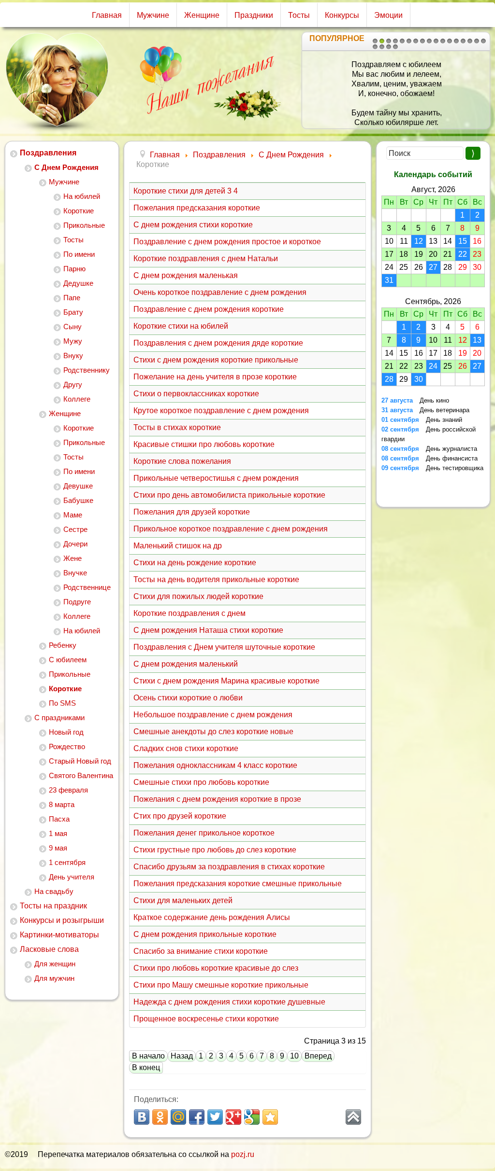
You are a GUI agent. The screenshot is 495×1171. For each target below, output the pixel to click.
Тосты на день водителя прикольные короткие (216, 579)
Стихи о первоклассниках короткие (196, 394)
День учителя (71, 877)
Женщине (201, 15)
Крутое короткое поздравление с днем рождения (221, 410)
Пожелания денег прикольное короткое (204, 833)
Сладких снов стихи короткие (185, 748)
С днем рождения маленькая (185, 275)
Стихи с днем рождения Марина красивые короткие (226, 681)
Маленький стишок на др (177, 546)
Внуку (73, 355)
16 (477, 41)
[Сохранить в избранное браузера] (270, 1117)
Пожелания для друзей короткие (191, 512)
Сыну (72, 326)
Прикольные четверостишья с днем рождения (216, 478)
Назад (182, 1056)
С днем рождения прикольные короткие (205, 934)
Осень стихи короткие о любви (188, 698)
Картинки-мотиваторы (59, 935)
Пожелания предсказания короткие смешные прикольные (237, 883)
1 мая (58, 833)
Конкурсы (342, 15)
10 (436, 41)
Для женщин (54, 964)
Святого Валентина (81, 775)
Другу (72, 384)
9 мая (58, 848)
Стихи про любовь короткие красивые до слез (215, 968)
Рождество (67, 746)
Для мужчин (54, 978)
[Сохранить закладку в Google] (252, 1117)
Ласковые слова (49, 949)
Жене (72, 558)
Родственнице (87, 587)
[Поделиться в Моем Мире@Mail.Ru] (178, 1117)
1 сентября (67, 862)
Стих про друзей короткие (179, 816)
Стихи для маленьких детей (183, 900)
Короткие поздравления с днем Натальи (205, 258)
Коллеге (76, 399)
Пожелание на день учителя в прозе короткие (215, 377)
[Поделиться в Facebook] (196, 1117)
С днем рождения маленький (185, 664)
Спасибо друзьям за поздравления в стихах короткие (229, 867)
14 (463, 41)
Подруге (77, 602)
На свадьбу (53, 891)
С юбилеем (68, 659)
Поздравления (48, 153)
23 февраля (68, 790)
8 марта (61, 804)
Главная (107, 15)
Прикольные (84, 225)
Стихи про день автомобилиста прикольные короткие (229, 495)
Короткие (78, 211)
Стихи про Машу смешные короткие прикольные (220, 985)
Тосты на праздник (53, 906)
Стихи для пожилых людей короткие (198, 596)
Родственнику (86, 370)
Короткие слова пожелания (182, 461)
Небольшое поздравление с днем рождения (212, 715)
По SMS (62, 703)
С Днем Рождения (66, 167)
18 (375, 47)
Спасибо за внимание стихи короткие (200, 951)
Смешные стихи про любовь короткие (201, 782)
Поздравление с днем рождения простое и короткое (227, 241)
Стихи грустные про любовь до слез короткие (214, 850)
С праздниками (59, 717)
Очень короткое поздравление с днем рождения (219, 292)
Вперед (318, 1056)
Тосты (299, 15)
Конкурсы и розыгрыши (62, 920)
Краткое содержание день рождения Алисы (211, 917)
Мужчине (153, 15)
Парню (74, 269)
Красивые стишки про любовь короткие (204, 444)
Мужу (72, 341)
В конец (146, 1067)
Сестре (75, 529)
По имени (79, 254)
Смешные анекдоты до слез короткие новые (213, 731)
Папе (71, 297)
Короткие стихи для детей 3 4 (185, 191)
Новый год (66, 732)
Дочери (75, 544)
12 (449, 41)
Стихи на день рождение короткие (194, 562)
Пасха (59, 819)
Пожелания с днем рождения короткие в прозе (217, 799)
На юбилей (81, 196)
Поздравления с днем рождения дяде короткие (218, 343)
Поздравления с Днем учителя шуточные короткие (224, 647)
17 (483, 41)
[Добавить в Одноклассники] (160, 1117)
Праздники (253, 15)
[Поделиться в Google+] (233, 1117)
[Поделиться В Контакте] (141, 1117)
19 (382, 47)
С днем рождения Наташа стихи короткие (208, 630)
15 (470, 41)
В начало (148, 1056)
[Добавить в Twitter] (215, 1117)
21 (395, 47)
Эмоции (388, 15)
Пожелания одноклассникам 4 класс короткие (215, 765)
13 (456, 41)
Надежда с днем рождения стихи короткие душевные (229, 1002)
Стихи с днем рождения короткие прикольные (215, 360)
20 (389, 47)
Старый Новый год (80, 761)
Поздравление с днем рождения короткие (208, 309)
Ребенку (62, 645)
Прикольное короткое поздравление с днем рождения (230, 529)
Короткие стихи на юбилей (180, 326)
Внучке (75, 573)
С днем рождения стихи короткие (193, 225)
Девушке (78, 486)
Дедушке (78, 283)
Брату (73, 312)
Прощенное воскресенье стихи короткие (206, 1019)
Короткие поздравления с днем (189, 613)
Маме (72, 515)
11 (443, 41)
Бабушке (78, 500)
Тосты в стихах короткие (177, 427)
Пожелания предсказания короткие (196, 208)
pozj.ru (242, 1154)
